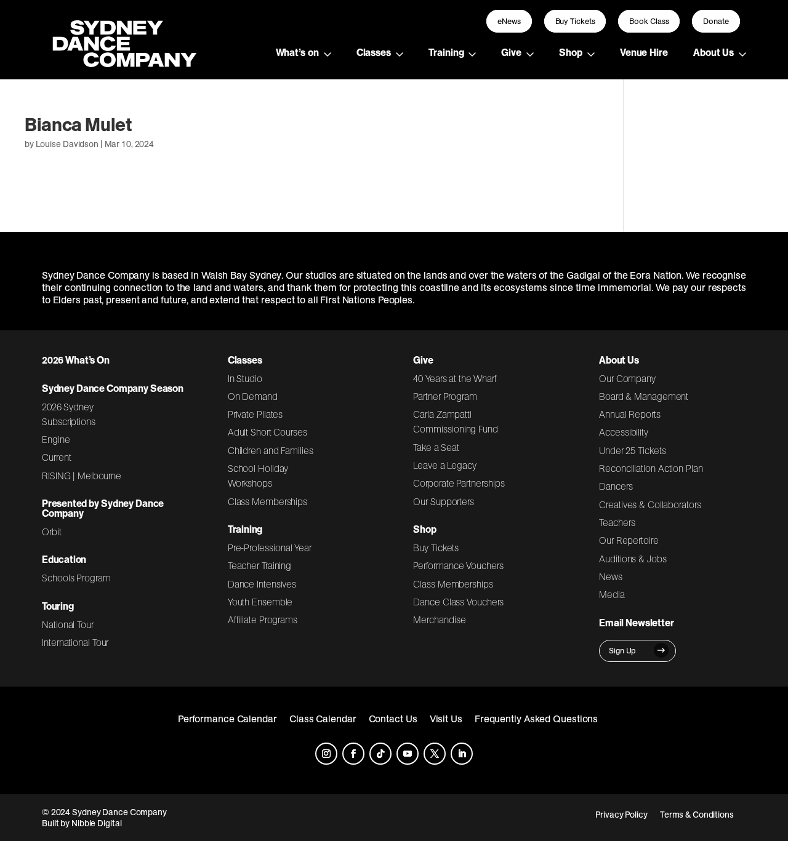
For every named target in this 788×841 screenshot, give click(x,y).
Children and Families (270, 450)
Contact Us (393, 718)
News (610, 576)
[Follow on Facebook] (353, 754)
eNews (509, 21)
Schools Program (76, 578)
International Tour (75, 642)
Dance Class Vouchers (458, 602)
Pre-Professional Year (270, 547)
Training (446, 52)
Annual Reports (630, 414)
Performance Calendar (227, 718)
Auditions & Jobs (632, 558)
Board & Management (643, 396)
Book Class (649, 21)
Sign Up (622, 650)
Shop (570, 52)
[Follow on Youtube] (407, 754)
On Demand (253, 396)
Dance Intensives (262, 584)
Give (511, 52)
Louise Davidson (67, 143)
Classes (373, 52)
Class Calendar (322, 718)
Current (56, 457)
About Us (713, 52)
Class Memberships (267, 501)
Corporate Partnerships (458, 483)
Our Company (627, 378)
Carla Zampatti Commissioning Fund (455, 421)
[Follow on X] (435, 754)
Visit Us (446, 718)
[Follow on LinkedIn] (462, 754)
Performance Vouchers (458, 565)
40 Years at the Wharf (455, 378)
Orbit (52, 531)
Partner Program (445, 396)
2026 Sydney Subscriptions (68, 414)
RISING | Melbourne (81, 475)
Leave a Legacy (444, 465)
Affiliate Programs (262, 619)
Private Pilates (255, 414)
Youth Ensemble (260, 602)
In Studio (245, 378)
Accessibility (623, 432)
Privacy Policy (621, 814)
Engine (56, 439)
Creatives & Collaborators (650, 504)
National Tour (68, 624)
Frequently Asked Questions (536, 718)
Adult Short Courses (267, 432)
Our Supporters (443, 501)
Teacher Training (260, 565)
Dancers (615, 486)
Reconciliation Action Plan (651, 468)
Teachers (617, 522)
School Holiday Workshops (258, 475)
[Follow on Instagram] (326, 754)
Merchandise (439, 619)
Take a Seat (436, 447)
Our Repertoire (629, 540)
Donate (716, 21)
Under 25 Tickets (632, 450)
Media (612, 594)
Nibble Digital (96, 823)
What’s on (297, 52)
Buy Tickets (575, 21)
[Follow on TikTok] (380, 754)
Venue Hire (644, 52)
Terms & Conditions (697, 814)
